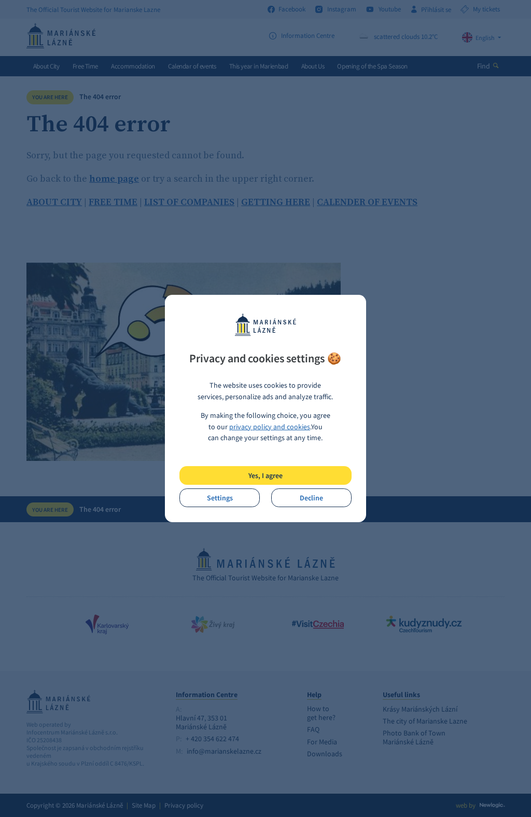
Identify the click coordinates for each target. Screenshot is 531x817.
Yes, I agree (265, 475)
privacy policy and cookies (269, 426)
